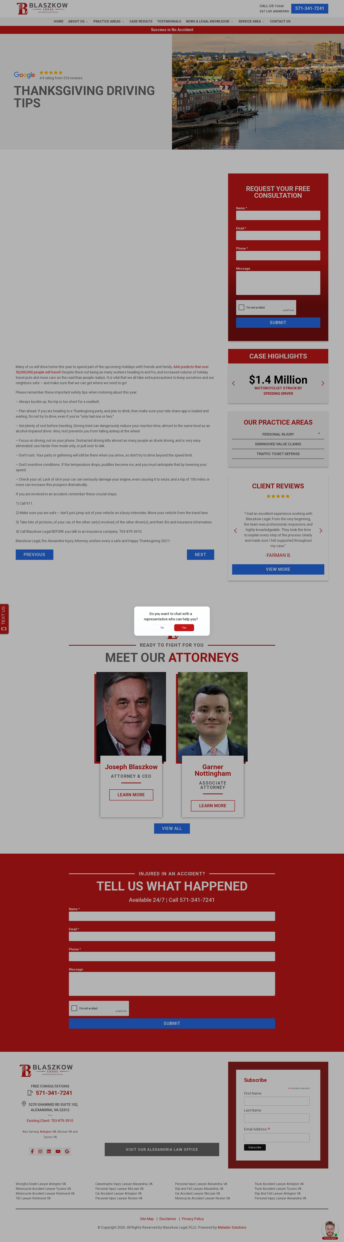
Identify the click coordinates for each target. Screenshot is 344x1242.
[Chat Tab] (172, 621)
